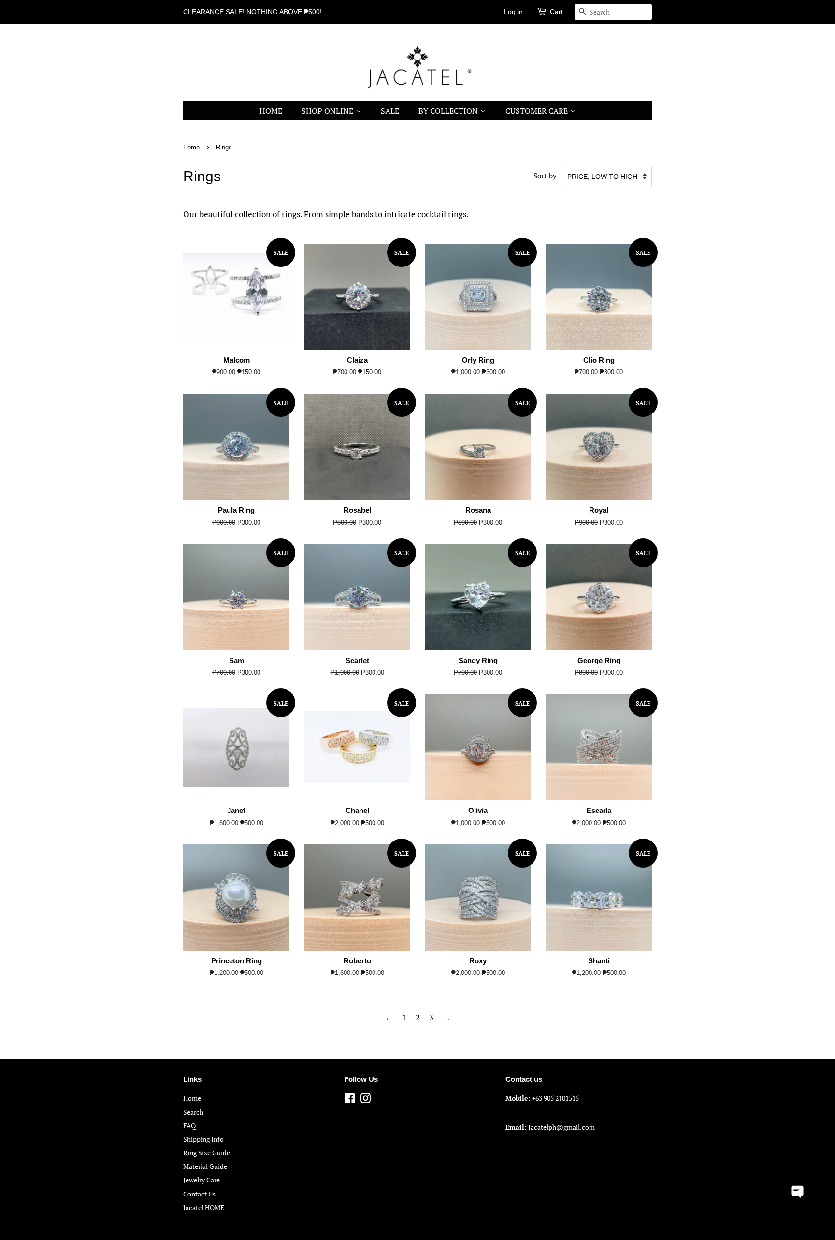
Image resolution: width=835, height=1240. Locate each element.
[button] (798, 1191)
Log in (513, 11)
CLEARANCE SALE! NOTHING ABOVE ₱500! (252, 11)
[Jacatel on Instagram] (365, 1100)
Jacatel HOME (203, 1207)
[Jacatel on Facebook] (349, 1100)
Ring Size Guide (206, 1152)
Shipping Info (203, 1139)
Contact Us (199, 1193)
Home (191, 147)
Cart (556, 11)
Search (193, 1112)
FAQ (189, 1125)
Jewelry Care (201, 1179)
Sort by (545, 175)
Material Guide (205, 1166)
